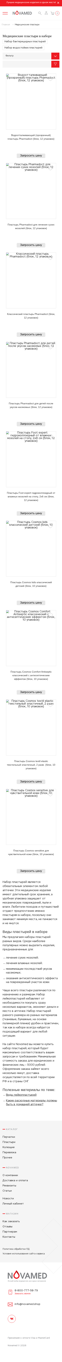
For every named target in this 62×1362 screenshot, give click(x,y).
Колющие (9, 1147)
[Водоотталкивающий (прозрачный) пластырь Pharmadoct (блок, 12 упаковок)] (31, 101)
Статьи (7, 1191)
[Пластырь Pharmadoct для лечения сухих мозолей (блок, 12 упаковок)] (31, 191)
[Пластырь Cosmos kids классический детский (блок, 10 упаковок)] (31, 548)
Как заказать (11, 1221)
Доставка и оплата (15, 1180)
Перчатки (9, 1137)
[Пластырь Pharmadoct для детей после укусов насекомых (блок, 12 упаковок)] (31, 370)
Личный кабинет (13, 1203)
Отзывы (7, 1226)
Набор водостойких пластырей (23, 48)
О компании (10, 1175)
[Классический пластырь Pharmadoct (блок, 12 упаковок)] (31, 280)
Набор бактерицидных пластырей (25, 41)
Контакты (9, 1237)
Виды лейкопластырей (21, 1095)
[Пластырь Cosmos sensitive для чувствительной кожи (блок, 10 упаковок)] (31, 817)
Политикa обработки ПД (16, 1249)
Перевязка (9, 1152)
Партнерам (10, 1231)
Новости (8, 1198)
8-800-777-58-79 (26, 1290)
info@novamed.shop (27, 1304)
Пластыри (9, 1142)
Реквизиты (9, 1185)
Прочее (7, 1157)
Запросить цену (31, 155)
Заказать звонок (22, 1293)
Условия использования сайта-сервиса (24, 1254)
